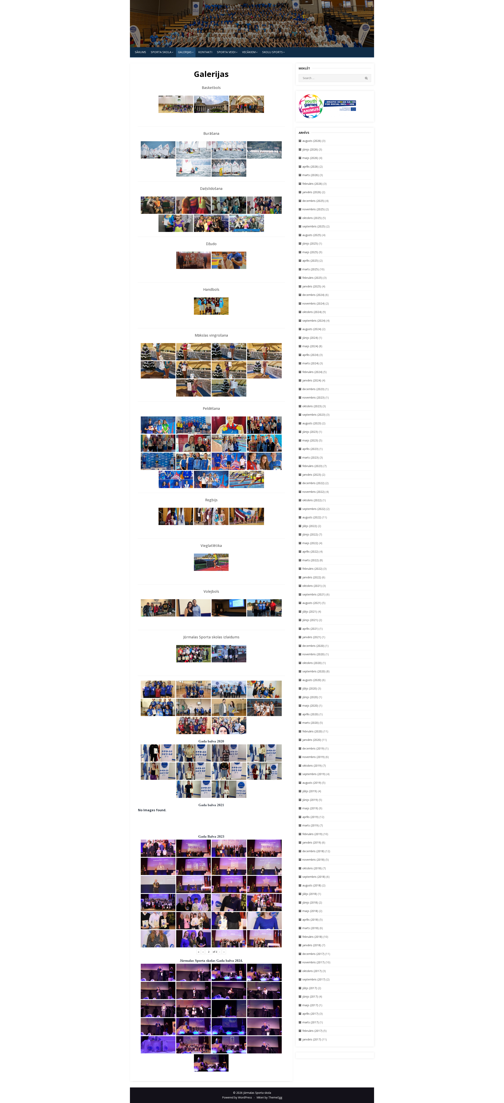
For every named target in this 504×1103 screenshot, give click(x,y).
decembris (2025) (313, 201)
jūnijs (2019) (310, 800)
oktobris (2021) (312, 586)
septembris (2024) (313, 320)
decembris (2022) (313, 483)
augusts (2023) (311, 423)
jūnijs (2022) (310, 534)
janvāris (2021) (311, 637)
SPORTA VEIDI (226, 52)
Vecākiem (249, 52)
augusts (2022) (311, 517)
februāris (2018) (312, 937)
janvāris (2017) (311, 1039)
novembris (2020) (313, 654)
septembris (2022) (313, 509)
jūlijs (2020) (309, 688)
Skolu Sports (272, 52)
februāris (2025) (312, 278)
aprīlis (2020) (310, 714)
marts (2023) (310, 457)
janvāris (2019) (311, 842)
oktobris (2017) (312, 971)
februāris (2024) (312, 372)
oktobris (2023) (312, 406)
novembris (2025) (313, 209)
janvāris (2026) (311, 192)
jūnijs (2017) (310, 996)
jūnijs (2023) (310, 432)
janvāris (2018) (311, 945)
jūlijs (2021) (309, 611)
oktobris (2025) (312, 218)
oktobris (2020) (312, 663)
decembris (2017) (313, 954)
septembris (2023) (313, 414)
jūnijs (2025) (310, 243)
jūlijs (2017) (309, 988)
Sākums (140, 52)
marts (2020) (310, 723)
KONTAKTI (205, 52)
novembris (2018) (313, 859)
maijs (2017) (310, 1005)
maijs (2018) (310, 911)
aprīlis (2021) (310, 628)
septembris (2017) (313, 979)
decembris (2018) (313, 851)
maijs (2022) (310, 543)
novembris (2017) (313, 962)
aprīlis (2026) (310, 166)
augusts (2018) (311, 885)
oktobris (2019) (312, 765)
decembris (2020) (313, 646)
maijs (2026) (310, 158)
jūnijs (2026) (310, 149)
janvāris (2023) (311, 474)
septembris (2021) (313, 594)
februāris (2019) (312, 834)
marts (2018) (310, 928)
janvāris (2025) (311, 286)
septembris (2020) (313, 671)
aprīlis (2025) (310, 260)
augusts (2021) (311, 603)
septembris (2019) (313, 774)
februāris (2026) (312, 184)
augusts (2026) (311, 141)
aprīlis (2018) (310, 919)
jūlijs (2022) (309, 526)
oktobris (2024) (312, 312)
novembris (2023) (313, 397)
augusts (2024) (311, 329)
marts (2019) (310, 825)
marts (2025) (310, 269)
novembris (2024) (313, 303)
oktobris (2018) (312, 868)
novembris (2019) (313, 757)
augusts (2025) (311, 235)
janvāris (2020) (311, 740)
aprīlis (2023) (310, 449)
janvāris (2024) (311, 380)
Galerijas (185, 52)
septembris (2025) (313, 226)
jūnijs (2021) (310, 620)
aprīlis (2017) (310, 1013)
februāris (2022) (312, 568)
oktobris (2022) (312, 500)
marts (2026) (310, 175)
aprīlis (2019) (310, 817)
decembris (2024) (313, 295)
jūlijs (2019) (309, 791)
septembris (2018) (313, 877)
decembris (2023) (313, 389)
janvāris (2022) (311, 577)
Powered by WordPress (237, 1097)
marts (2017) (310, 1022)
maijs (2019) (310, 808)
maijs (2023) (310, 440)
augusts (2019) (311, 783)
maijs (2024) (310, 346)
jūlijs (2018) (309, 894)
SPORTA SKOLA (161, 52)
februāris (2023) (312, 466)
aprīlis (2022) (310, 551)
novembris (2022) (313, 492)
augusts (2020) (311, 680)
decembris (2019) (313, 748)
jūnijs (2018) (310, 902)
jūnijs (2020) (310, 697)
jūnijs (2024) (310, 338)
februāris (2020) (312, 731)
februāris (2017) (312, 1031)
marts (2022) (310, 560)
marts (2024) (310, 363)
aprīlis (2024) (310, 355)
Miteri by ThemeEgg (269, 1097)
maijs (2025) (310, 252)
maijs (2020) (310, 705)
